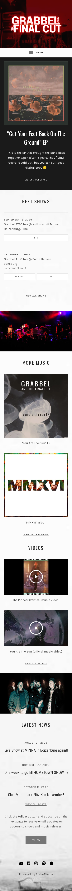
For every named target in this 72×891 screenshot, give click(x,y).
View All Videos (36, 663)
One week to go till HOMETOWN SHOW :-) (36, 772)
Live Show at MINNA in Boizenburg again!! (36, 750)
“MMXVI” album (36, 522)
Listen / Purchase (36, 180)
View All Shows (36, 295)
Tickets (19, 276)
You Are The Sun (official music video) (36, 651)
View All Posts (35, 804)
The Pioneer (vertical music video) (36, 600)
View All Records (36, 534)
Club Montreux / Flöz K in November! (36, 794)
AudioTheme (44, 874)
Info (35, 238)
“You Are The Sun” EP (36, 443)
